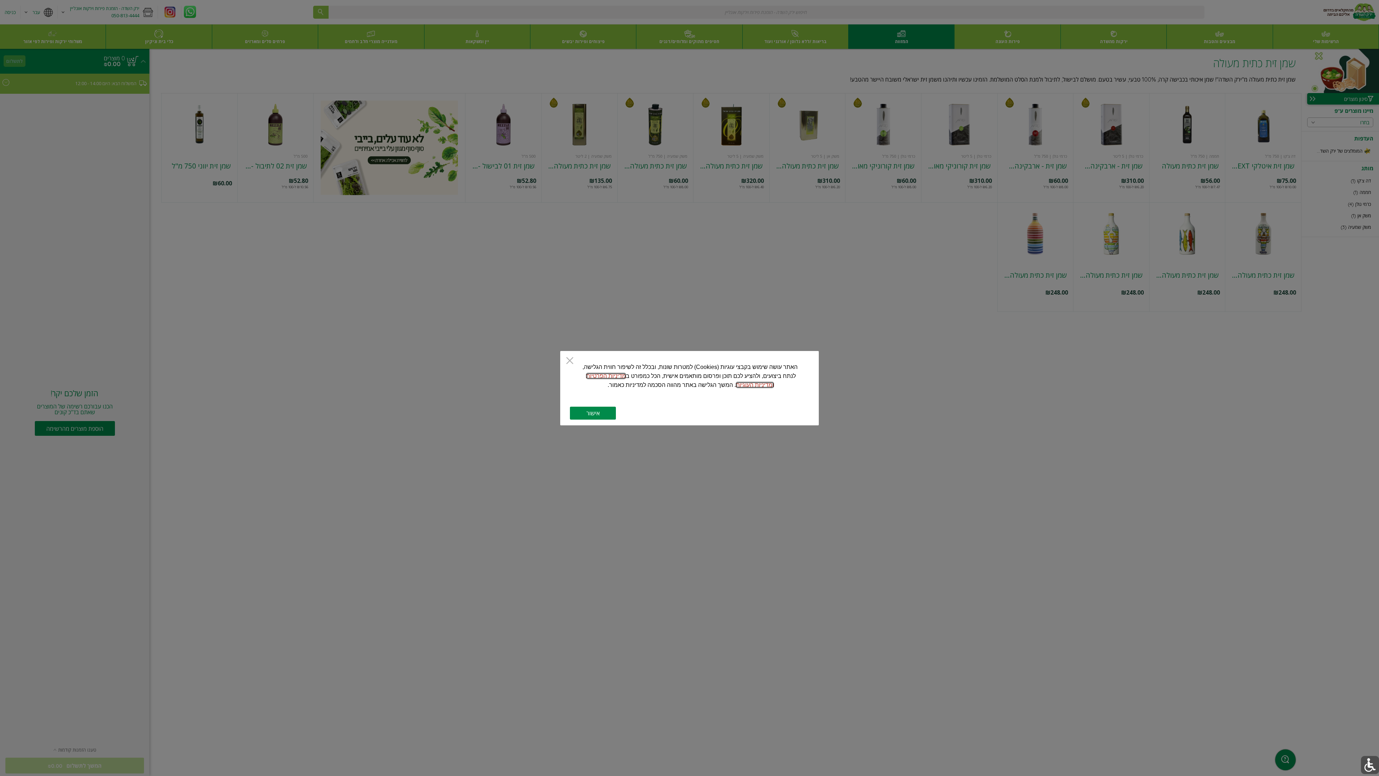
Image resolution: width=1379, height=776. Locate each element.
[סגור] (570, 361)
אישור (593, 413)
